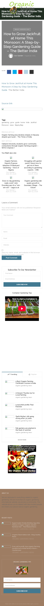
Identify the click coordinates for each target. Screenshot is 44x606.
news (12, 125)
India (27, 122)
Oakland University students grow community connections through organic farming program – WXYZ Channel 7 (20, 146)
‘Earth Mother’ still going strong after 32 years (25, 417)
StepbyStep (19, 125)
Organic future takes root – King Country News (26, 535)
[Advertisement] (22, 346)
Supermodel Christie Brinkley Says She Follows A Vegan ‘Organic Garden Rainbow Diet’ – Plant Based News (26, 525)
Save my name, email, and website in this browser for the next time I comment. (21, 253)
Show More (22, 440)
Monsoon (5, 125)
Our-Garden (18, 56)
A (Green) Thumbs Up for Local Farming (25, 394)
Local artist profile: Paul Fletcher (25, 406)
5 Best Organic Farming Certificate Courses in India (26, 382)
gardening (5, 122)
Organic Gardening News (22, 29)
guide (17, 122)
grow (12, 122)
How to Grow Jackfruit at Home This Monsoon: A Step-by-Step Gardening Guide (19, 86)
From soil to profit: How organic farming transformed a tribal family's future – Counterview (26, 548)
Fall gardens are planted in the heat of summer (26, 429)
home (23, 122)
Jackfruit (33, 122)
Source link (7, 103)
